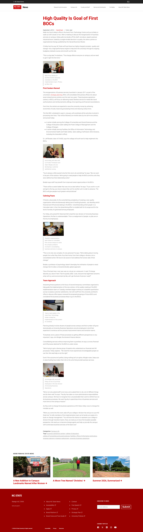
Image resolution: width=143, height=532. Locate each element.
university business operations (79, 438)
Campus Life (74, 7)
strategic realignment (62, 438)
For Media (112, 7)
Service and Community (100, 7)
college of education (72, 433)
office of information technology (86, 436)
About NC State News (124, 7)
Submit (126, 506)
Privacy (54, 528)
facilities (73, 436)
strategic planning (56, 95)
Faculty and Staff (85, 7)
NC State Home (19, 1)
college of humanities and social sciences (56, 436)
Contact (74, 501)
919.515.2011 (16, 506)
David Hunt (59, 30)
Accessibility (47, 528)
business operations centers (56, 433)
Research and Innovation (60, 7)
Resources (61, 528)
